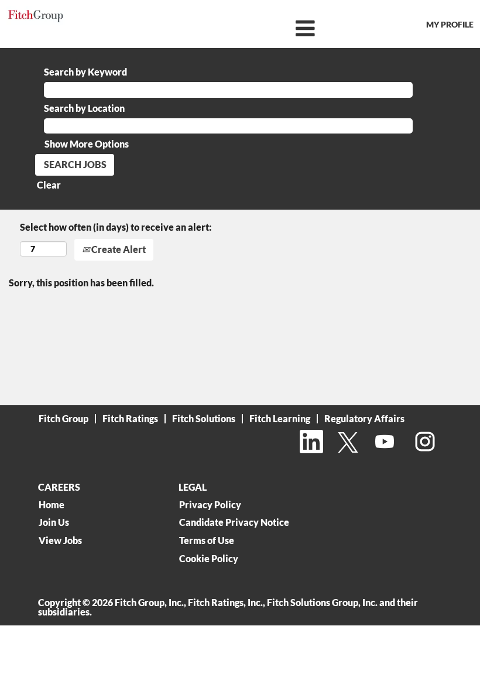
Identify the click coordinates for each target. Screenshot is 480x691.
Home (51, 505)
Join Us (54, 522)
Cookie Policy (208, 558)
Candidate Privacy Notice (234, 522)
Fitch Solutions (203, 418)
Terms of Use (206, 540)
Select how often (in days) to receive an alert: (115, 226)
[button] (240, 28)
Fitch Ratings (130, 418)
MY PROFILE (450, 24)
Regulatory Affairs (364, 418)
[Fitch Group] (36, 16)
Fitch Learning (279, 418)
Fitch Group (63, 418)
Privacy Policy (210, 505)
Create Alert (118, 249)
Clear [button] (49, 184)
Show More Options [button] (86, 143)
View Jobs (60, 540)
